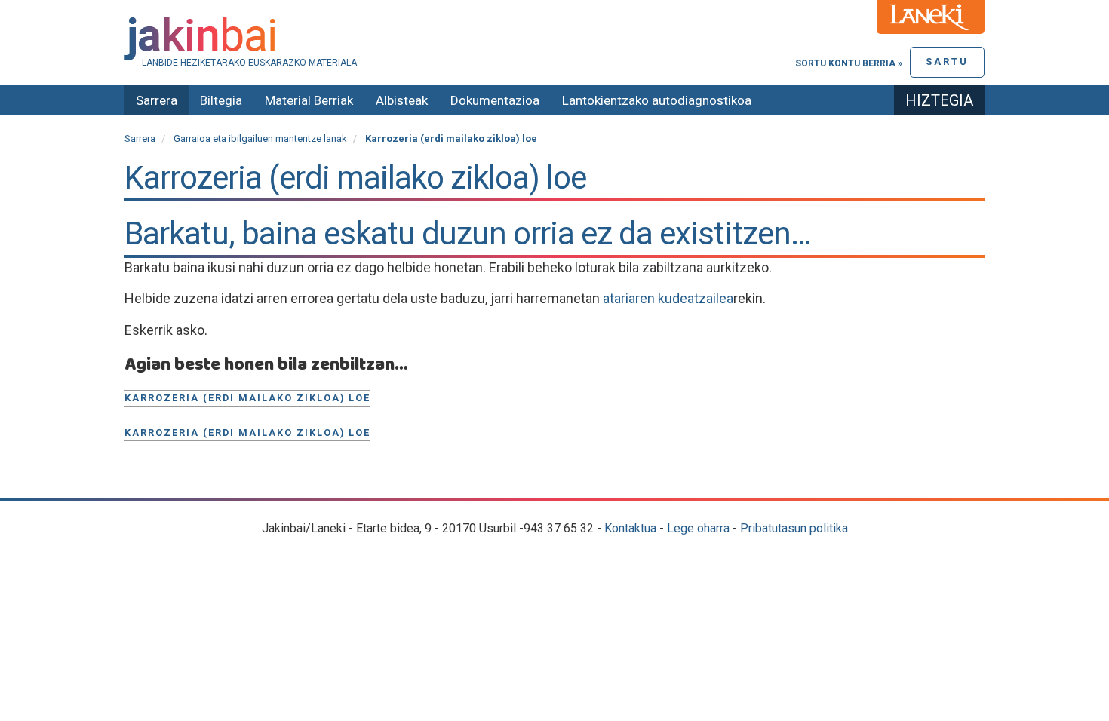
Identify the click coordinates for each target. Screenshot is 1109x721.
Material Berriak (309, 100)
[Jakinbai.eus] (554, 38)
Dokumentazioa (494, 100)
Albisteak (402, 100)
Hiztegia (939, 100)
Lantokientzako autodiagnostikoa (656, 100)
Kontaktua (630, 528)
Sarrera (156, 100)
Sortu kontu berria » (848, 63)
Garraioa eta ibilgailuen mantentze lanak (260, 138)
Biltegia (221, 100)
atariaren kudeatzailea (668, 298)
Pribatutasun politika (794, 528)
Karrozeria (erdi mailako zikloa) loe (247, 397)
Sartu (947, 61)
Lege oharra (698, 528)
